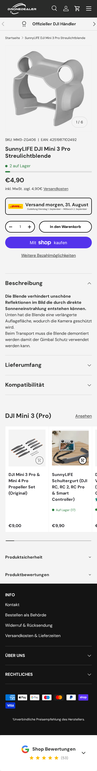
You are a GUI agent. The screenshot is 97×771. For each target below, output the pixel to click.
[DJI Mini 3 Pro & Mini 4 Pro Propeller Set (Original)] (27, 448)
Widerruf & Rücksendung (29, 625)
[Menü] (88, 8)
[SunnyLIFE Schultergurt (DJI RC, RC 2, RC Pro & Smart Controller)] (70, 448)
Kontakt (12, 604)
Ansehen (83, 416)
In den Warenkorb (65, 226)
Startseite (12, 38)
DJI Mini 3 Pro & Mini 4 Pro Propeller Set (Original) (24, 484)
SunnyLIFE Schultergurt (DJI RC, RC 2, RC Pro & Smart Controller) (69, 487)
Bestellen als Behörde (25, 615)
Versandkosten (55, 188)
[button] (77, 8)
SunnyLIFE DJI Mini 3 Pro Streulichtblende (55, 38)
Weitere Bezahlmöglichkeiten (48, 255)
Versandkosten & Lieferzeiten (33, 635)
